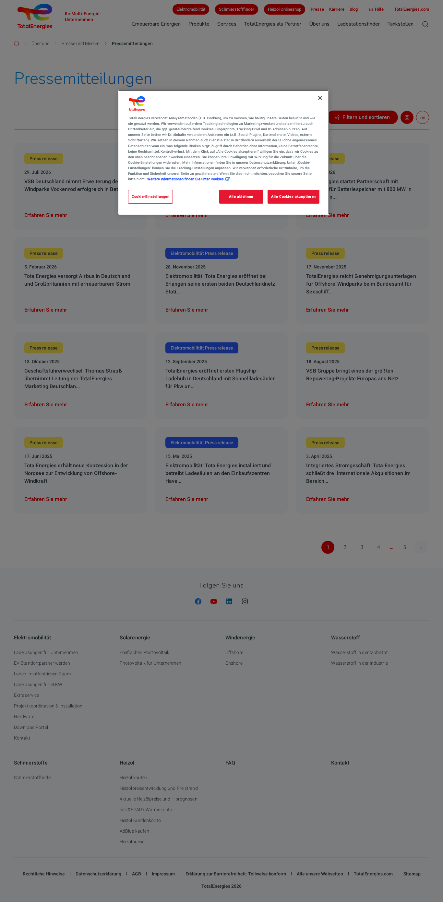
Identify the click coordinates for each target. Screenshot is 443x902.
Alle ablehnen (241, 196)
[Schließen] (320, 98)
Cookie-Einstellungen (150, 196)
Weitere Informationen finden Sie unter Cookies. (186, 179)
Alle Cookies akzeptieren (293, 196)
